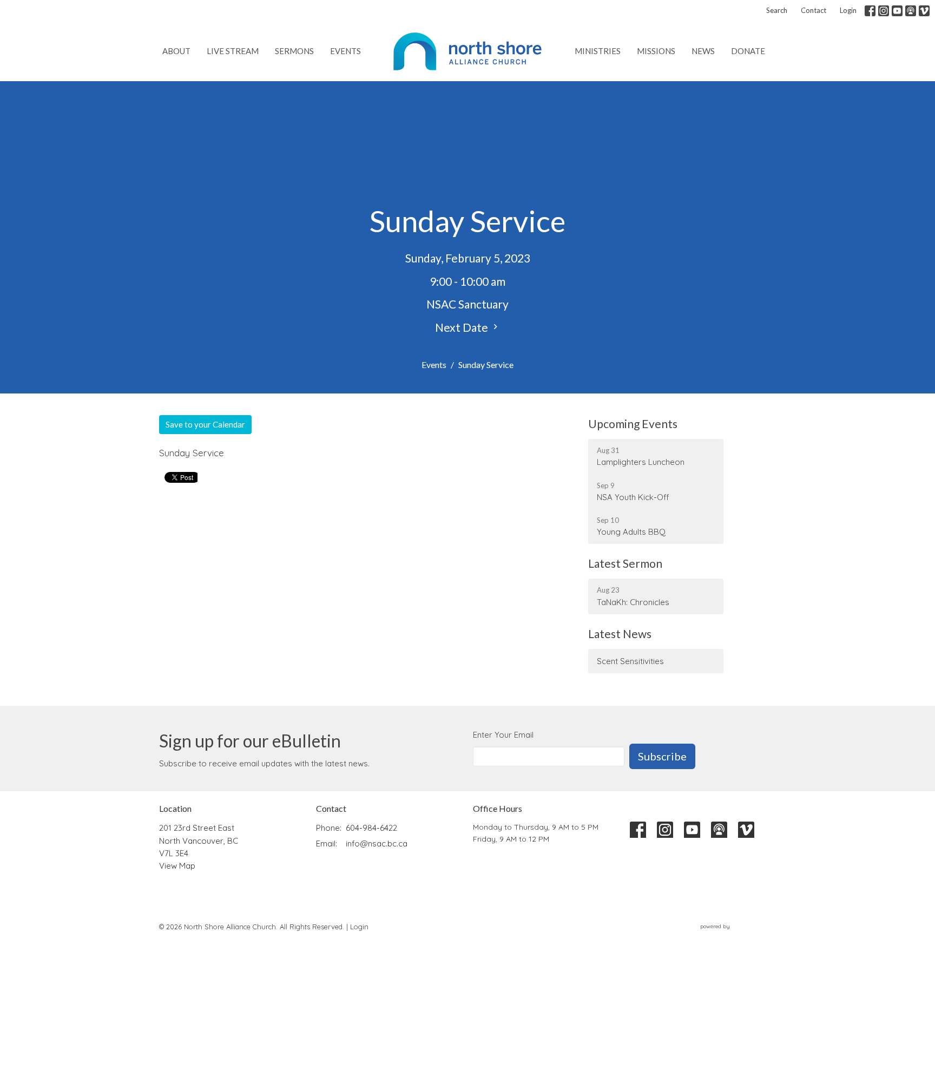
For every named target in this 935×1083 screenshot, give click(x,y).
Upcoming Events (632, 423)
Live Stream (233, 51)
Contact (813, 10)
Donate (748, 51)
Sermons (294, 51)
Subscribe (662, 756)
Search (776, 10)
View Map (177, 866)
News (703, 51)
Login (848, 10)
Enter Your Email (503, 735)
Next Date (462, 327)
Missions (656, 51)
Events (345, 51)
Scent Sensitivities (630, 661)
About (176, 51)
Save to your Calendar (205, 424)
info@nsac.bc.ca (376, 843)
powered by (731, 935)
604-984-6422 (371, 828)
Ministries (598, 51)
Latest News (619, 633)
